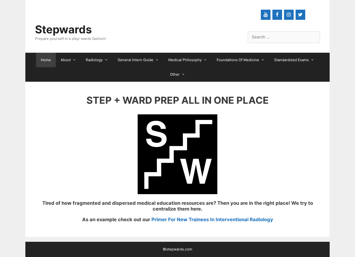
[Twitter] (300, 15)
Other (175, 74)
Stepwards (63, 29)
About (66, 60)
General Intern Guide (135, 60)
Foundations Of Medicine (238, 60)
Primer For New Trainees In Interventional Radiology (212, 219)
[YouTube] (265, 15)
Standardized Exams (291, 60)
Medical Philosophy (185, 60)
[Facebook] (277, 15)
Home (46, 60)
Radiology (94, 60)
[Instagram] (289, 15)
